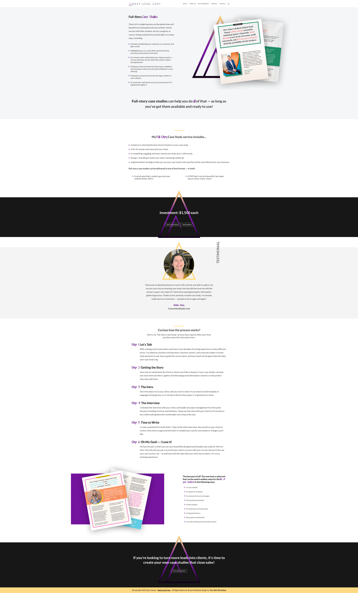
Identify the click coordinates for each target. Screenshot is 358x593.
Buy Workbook (203, 3)
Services (193, 3)
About (185, 3)
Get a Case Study (172, 225)
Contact (222, 3)
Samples (214, 3)
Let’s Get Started (179, 571)
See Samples (187, 225)
